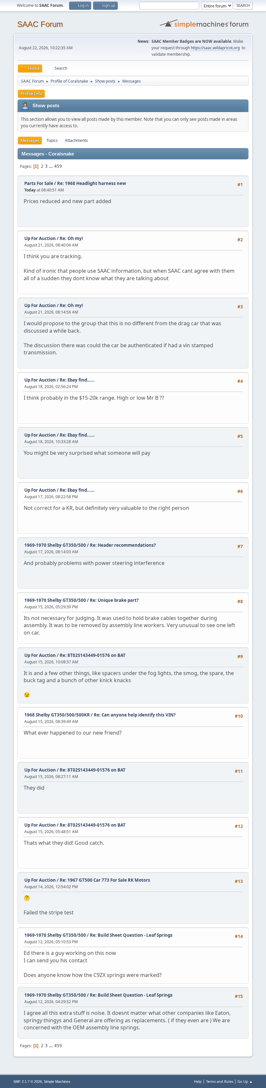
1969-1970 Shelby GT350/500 (55, 545)
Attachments (76, 140)
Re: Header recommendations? (123, 545)
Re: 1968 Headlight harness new (91, 183)
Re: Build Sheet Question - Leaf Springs (131, 935)
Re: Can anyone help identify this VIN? (134, 715)
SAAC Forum (40, 24)
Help (198, 1081)
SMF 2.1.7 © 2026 (27, 1081)
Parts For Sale (38, 183)
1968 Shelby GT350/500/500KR (57, 715)
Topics (52, 140)
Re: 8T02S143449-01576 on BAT (93, 655)
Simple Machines (57, 1081)
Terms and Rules (219, 1081)
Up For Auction (40, 238)
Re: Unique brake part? (114, 600)
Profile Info (31, 93)
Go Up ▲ (245, 1081)
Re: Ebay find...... (77, 380)
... (51, 166)
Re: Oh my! (71, 238)
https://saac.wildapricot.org (215, 48)
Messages (29, 140)
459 (58, 166)
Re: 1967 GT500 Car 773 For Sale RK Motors (105, 880)
